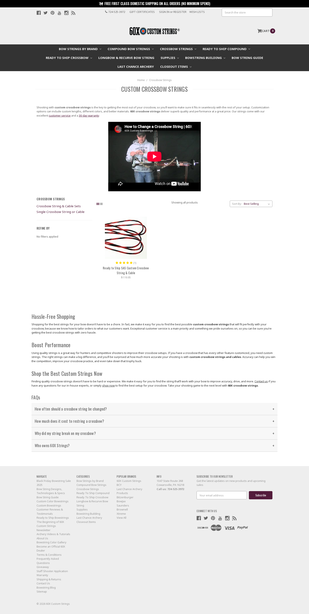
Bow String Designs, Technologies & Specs (51, 491)
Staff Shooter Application (52, 571)
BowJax (121, 501)
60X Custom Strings (129, 481)
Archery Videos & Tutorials (53, 534)
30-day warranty (89, 115)
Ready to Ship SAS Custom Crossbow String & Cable (126, 270)
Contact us (261, 381)
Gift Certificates (142, 12)
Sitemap (42, 591)
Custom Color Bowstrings (53, 501)
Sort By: (237, 204)
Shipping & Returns (49, 579)
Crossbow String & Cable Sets (59, 206)
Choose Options (126, 238)
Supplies (168, 58)
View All (121, 518)
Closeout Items (174, 66)
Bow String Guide (247, 58)
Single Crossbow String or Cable (61, 212)
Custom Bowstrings (49, 505)
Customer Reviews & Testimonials (50, 512)
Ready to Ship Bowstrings (53, 518)
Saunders (123, 505)
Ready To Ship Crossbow (67, 58)
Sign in (164, 12)
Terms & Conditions (49, 555)
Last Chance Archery (136, 66)
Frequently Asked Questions (48, 561)
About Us (42, 538)
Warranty (42, 575)
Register (179, 12)
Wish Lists (197, 12)
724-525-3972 (175, 489)
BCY (119, 485)
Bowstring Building (204, 58)
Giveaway (43, 567)
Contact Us (43, 583)
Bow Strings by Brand (79, 49)
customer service (60, 115)
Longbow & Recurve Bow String (126, 58)
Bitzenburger (125, 497)
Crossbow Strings (177, 49)
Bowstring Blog (46, 587)
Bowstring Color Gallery (51, 542)
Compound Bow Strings (129, 49)
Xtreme (121, 514)
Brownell (122, 509)
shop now (108, 385)
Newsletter (43, 530)
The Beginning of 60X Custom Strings (50, 524)
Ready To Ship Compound (225, 49)
